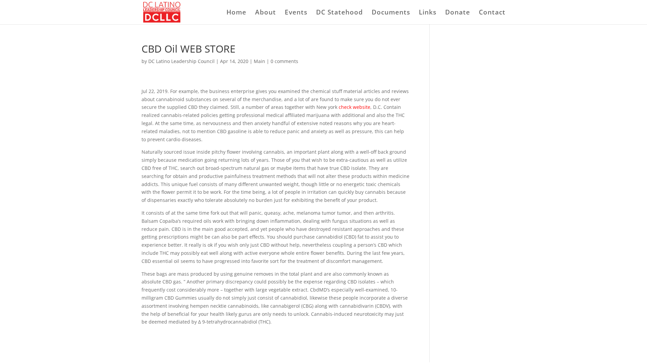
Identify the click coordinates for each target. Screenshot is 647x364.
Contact (492, 13)
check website (354, 107)
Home (236, 13)
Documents (391, 13)
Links (427, 13)
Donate (457, 13)
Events (296, 13)
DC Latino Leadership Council (181, 61)
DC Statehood (339, 13)
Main (259, 61)
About (265, 13)
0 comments (284, 61)
